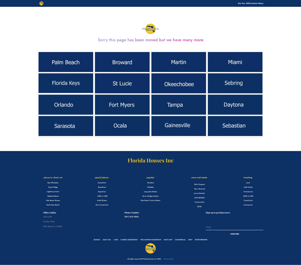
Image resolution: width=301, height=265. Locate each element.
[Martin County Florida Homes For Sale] (178, 71)
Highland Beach (53, 196)
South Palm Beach (52, 205)
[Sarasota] (66, 135)
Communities (199, 202)
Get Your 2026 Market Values (250, 4)
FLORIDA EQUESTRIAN (129, 239)
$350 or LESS (102, 196)
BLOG (199, 206)
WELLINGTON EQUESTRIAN (150, 239)
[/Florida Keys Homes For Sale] (66, 92)
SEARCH (97, 239)
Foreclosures (248, 191)
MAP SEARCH (199, 198)
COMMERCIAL (180, 239)
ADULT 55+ (107, 239)
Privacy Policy (168, 259)
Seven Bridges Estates (150, 196)
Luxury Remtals (199, 193)
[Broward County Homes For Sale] (122, 71)
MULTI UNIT (168, 239)
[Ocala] (122, 135)
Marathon (150, 183)
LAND (116, 239)
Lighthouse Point (53, 191)
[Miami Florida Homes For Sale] (235, 71)
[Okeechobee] (178, 93)
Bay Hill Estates (53, 183)
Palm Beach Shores (53, 200)
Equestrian (102, 191)
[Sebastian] (235, 135)
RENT (190, 239)
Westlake (150, 187)
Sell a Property (199, 184)
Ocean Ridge (53, 187)
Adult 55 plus (102, 200)
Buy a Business (199, 189)
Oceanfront (102, 183)
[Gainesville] (178, 135)
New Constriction (102, 205)
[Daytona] (235, 114)
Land (248, 183)
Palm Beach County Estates (150, 200)
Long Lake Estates (150, 191)
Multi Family (248, 187)
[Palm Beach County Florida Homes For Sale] (66, 71)
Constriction (248, 200)
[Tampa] (178, 114)
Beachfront (102, 187)
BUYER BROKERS (201, 239)
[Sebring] (235, 93)
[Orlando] (66, 114)
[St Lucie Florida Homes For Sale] (122, 93)
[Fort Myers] (122, 114)
